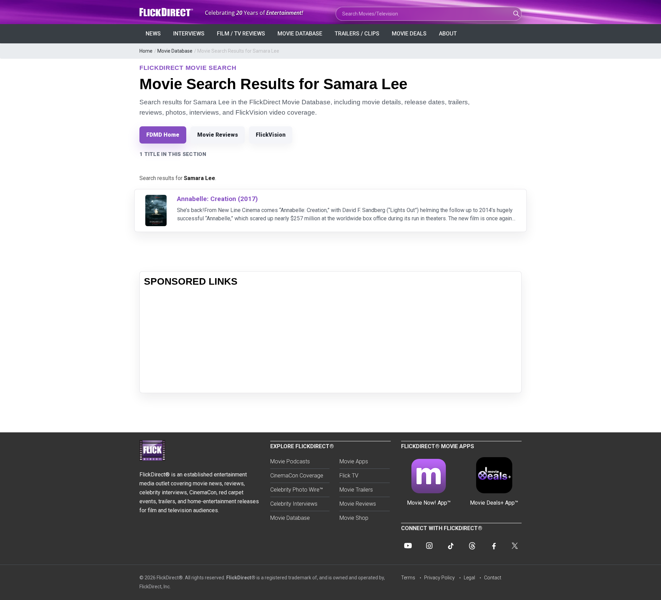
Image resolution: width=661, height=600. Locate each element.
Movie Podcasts (290, 461)
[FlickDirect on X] (515, 545)
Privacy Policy (439, 577)
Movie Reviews (217, 134)
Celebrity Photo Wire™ (296, 489)
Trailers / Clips (357, 33)
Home (146, 51)
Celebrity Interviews (293, 504)
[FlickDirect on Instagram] (429, 545)
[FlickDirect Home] (167, 12)
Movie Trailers (356, 489)
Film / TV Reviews (241, 33)
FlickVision (270, 134)
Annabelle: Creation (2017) (217, 199)
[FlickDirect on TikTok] (451, 545)
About (448, 33)
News (153, 33)
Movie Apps (353, 461)
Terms (408, 577)
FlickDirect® (240, 577)
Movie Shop (353, 518)
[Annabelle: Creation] (156, 199)
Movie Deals (409, 33)
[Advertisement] (330, 340)
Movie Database (299, 33)
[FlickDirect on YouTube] (408, 545)
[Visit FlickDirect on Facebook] (493, 545)
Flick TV (348, 475)
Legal (469, 577)
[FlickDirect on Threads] (472, 545)
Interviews (188, 33)
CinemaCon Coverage (296, 475)
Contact (492, 577)
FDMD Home (162, 134)
